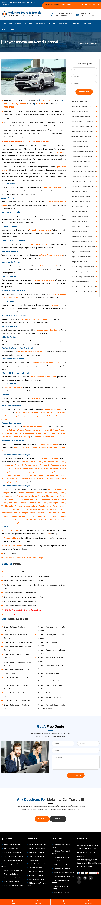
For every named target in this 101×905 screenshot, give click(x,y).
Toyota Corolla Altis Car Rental (81, 156)
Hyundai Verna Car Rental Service (82, 187)
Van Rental (51, 23)
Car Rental (28, 23)
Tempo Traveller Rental (79, 262)
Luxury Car (39, 23)
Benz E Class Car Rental (79, 222)
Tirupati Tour (75, 23)
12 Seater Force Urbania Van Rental (83, 287)
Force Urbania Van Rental (80, 282)
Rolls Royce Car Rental (79, 192)
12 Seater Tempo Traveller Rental (82, 267)
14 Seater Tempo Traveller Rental (82, 272)
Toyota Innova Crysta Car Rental (82, 151)
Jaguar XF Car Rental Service (81, 252)
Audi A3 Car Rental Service (80, 197)
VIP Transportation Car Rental (81, 126)
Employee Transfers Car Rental (82, 121)
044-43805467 (66, 4)
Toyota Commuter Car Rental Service (84, 172)
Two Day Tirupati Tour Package (64, 876)
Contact (12, 29)
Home (3, 23)
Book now (42, 819)
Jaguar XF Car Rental (35, 868)
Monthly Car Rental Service (80, 116)
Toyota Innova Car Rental (79, 146)
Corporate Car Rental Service (81, 136)
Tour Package (88, 23)
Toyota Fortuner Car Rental (80, 161)
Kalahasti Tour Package (61, 892)
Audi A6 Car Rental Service (80, 202)
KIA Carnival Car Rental (79, 232)
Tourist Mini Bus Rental (61, 857)
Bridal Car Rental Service (79, 111)
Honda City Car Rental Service (81, 182)
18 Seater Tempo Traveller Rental (82, 277)
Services (18, 23)
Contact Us (58, 819)
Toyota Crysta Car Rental (11, 881)
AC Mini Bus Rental (60, 861)
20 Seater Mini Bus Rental (62, 865)
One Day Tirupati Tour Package (64, 872)
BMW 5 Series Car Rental (80, 227)
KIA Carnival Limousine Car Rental (83, 247)
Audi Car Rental (34, 860)
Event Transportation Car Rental (82, 131)
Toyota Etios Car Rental (79, 141)
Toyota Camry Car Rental (79, 166)
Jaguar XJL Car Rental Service (81, 257)
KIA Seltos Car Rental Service (81, 237)
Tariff (3, 29)
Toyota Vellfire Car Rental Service (82, 176)
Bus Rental (63, 23)
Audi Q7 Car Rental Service (80, 207)
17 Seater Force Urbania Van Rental (83, 292)
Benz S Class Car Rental (79, 217)
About (10, 23)
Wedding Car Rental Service (81, 106)
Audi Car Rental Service (79, 212)
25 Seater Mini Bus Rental (62, 868)
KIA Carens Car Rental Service (81, 242)
